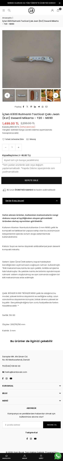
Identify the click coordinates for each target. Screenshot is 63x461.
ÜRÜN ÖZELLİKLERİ (15, 200)
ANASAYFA (6, 458)
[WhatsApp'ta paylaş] (43, 106)
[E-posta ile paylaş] (46, 106)
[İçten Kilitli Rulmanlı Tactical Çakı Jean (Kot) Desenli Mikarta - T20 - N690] (21, 95)
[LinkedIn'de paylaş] (35, 106)
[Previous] (7, 95)
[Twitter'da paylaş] (27, 106)
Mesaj (32, 139)
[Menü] (3, 10)
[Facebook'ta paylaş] (23, 106)
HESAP (24, 458)
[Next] (55, 95)
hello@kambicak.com (16, 372)
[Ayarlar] (52, 10)
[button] (58, 10)
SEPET (41, 458)
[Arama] (9, 10)
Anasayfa (7, 18)
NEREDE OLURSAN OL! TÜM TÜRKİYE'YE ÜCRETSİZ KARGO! (31, 3)
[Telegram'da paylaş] (39, 106)
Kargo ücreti (25, 129)
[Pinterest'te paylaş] (31, 106)
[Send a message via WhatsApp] (57, 455)
